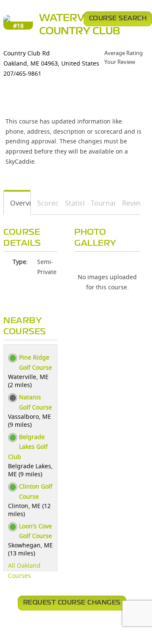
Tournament (100, 203)
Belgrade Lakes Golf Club (28, 447)
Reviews (128, 203)
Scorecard (45, 203)
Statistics (72, 203)
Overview (17, 203)
